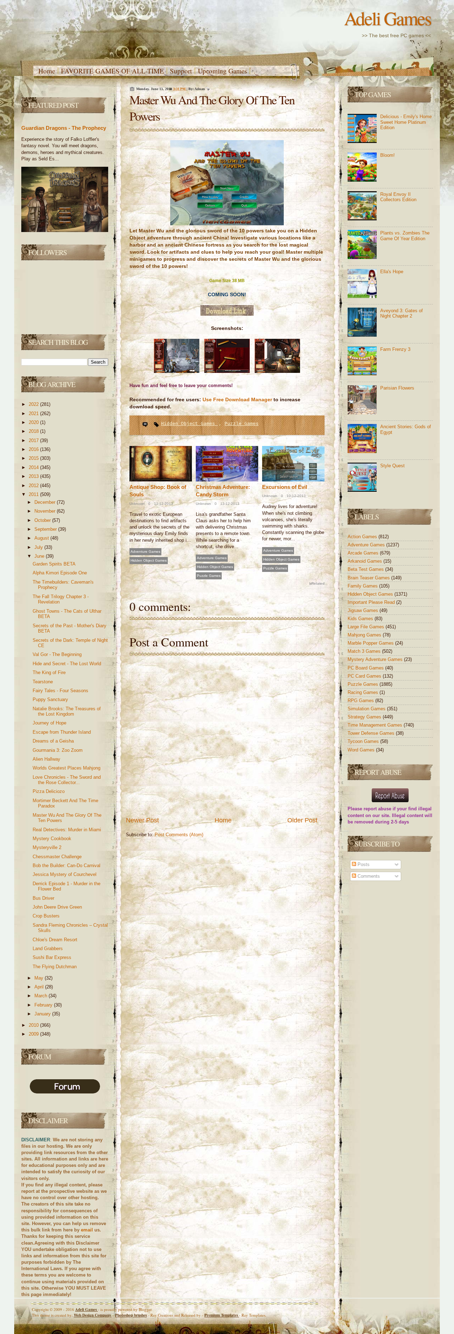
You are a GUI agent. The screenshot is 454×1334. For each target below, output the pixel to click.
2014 (34, 467)
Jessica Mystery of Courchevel (64, 874)
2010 (34, 1025)
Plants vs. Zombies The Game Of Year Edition (405, 235)
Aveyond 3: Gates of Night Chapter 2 (401, 313)
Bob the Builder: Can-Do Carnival (66, 865)
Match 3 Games (365, 651)
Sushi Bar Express (52, 957)
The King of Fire (49, 672)
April (39, 987)
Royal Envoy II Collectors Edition (398, 197)
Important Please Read (372, 602)
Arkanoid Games (365, 561)
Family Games (363, 586)
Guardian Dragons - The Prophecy (63, 128)
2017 (34, 440)
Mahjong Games (365, 635)
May (39, 978)
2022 (34, 404)
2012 (34, 485)
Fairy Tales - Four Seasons (60, 690)
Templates (221, 1315)
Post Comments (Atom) (179, 834)
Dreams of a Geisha (53, 741)
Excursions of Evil (284, 487)
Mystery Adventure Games (376, 659)
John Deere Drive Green (57, 907)
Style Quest (392, 465)
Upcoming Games (222, 70)
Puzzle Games (242, 423)
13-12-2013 (163, 504)
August (42, 538)
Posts (363, 864)
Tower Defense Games (372, 733)
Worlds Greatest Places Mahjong (66, 768)
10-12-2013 (296, 496)
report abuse (377, 808)
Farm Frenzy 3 (395, 349)
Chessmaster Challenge (57, 856)
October (43, 520)
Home (46, 70)
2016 (34, 449)
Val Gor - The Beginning (57, 654)
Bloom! (387, 155)
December (45, 502)
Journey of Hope (49, 723)
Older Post (302, 820)
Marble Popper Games (371, 643)
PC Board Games (366, 668)
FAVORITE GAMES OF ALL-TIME (112, 70)
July (39, 547)
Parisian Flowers (397, 388)
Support (181, 70)
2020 (34, 422)
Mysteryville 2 (47, 847)
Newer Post (142, 820)
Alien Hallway (46, 759)
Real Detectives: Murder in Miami (67, 829)
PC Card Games (365, 676)
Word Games (362, 750)
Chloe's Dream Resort (55, 939)
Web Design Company (92, 1315)
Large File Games (367, 626)
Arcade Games (364, 553)
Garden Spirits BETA (54, 564)
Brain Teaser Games (369, 577)
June (40, 556)
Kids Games (361, 618)
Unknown (137, 504)
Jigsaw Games (364, 610)
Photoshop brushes (131, 1315)
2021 (34, 413)
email (87, 1230)
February (44, 1005)
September (46, 529)
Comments (368, 876)
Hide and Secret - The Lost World (67, 663)
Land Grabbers (48, 948)
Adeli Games (387, 18)
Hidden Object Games (189, 423)
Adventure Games (145, 551)
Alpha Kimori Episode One (60, 572)
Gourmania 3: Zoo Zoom (58, 750)
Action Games (363, 536)
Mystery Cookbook (52, 838)
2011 (34, 494)
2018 (34, 431)
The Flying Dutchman (55, 966)
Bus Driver (43, 898)
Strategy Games (365, 717)
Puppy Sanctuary (50, 699)
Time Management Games (376, 725)
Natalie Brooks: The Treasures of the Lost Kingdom (67, 711)
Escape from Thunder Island (62, 732)
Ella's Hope (391, 271)
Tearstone (43, 681)
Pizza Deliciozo (49, 791)
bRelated (317, 583)
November (45, 511)
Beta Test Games (366, 569)
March (41, 995)
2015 (34, 458)
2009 (34, 1034)
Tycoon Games (364, 741)
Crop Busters (46, 916)
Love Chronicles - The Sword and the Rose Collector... (67, 780)
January (43, 1013)
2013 (34, 476)
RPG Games (361, 700)
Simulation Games (367, 708)
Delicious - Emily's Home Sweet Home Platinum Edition (406, 122)
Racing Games (364, 692)
